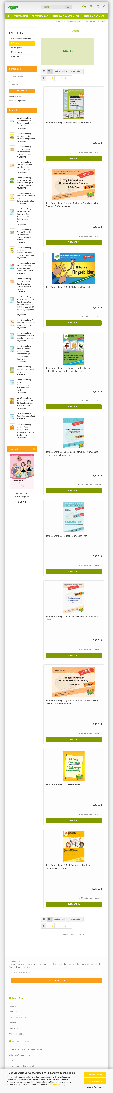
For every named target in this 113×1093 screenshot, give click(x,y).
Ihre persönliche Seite (18, 1017)
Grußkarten (21, 16)
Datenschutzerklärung (56, 1084)
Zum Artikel (74, 158)
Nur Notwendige (95, 1081)
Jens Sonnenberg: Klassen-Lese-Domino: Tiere (68, 122)
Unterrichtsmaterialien (65, 16)
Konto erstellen (15, 97)
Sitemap (12, 1023)
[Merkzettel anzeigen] (98, 7)
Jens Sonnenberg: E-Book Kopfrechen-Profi (66, 536)
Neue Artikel (14, 1028)
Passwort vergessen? (17, 101)
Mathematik (16, 52)
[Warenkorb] (104, 7)
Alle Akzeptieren (95, 1074)
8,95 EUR (22, 502)
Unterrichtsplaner (93, 16)
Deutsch (15, 56)
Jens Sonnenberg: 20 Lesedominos (63, 784)
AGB (11, 1060)
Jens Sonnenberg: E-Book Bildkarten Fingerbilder (69, 287)
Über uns (13, 1012)
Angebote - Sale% (16, 1034)
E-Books (15, 43)
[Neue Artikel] (34, 449)
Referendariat (40, 16)
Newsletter (13, 1006)
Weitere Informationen (95, 1087)
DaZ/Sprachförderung (21, 39)
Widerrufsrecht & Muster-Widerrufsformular (27, 1049)
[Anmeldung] (91, 7)
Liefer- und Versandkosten (20, 1055)
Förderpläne (16, 47)
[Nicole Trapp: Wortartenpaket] (22, 471)
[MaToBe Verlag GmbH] (13, 7)
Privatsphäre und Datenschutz (22, 1066)
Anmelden (22, 91)
